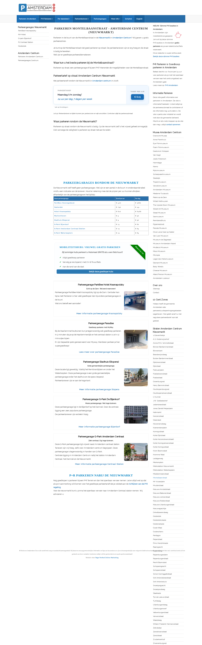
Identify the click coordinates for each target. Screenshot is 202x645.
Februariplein (158, 370)
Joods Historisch (159, 159)
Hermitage (157, 163)
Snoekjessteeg (159, 589)
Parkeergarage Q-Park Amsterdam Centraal (101, 436)
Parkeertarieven (81, 19)
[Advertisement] (101, 155)
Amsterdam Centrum (121, 38)
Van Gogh (157, 155)
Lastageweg (158, 459)
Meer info (115, 19)
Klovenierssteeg (159, 424)
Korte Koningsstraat (161, 447)
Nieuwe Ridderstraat (161, 501)
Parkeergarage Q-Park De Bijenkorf (101, 399)
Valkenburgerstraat (160, 612)
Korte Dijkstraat (159, 435)
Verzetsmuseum (160, 186)
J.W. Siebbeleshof (160, 401)
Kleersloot (157, 420)
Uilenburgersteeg (160, 605)
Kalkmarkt (157, 412)
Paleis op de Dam (160, 197)
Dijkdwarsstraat (159, 362)
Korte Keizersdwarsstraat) (163, 439)
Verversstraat (158, 616)
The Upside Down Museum (164, 205)
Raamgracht (158, 547)
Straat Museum (159, 213)
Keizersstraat (158, 416)
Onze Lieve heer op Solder (163, 232)
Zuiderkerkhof (159, 639)
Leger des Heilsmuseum (163, 259)
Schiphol (128, 19)
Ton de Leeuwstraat (161, 597)
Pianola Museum (160, 228)
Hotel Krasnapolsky (62, 211)
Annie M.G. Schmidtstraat (163, 343)
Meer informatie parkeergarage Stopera (99, 389)
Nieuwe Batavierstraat (162, 493)
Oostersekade (158, 524)
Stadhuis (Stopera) (62, 220)
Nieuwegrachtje (159, 509)
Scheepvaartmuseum (162, 174)
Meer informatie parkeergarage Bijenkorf (99, 427)
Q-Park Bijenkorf (61, 224)
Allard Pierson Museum (162, 274)
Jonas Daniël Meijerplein (163, 408)
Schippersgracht (159, 566)
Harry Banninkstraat (161, 385)
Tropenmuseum (159, 182)
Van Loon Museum (160, 236)
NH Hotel (22, 35)
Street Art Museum (161, 209)
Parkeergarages (100, 19)
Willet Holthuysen (160, 201)
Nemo (155, 167)
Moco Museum (159, 251)
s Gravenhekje (159, 335)
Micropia (156, 255)
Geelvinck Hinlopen (161, 151)
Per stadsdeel (63, 19)
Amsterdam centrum (101, 81)
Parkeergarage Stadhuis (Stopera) (101, 361)
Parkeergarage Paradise (101, 323)
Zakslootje (157, 628)
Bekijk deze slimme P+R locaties (166, 56)
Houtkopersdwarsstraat (162, 393)
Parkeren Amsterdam (27, 19)
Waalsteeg (157, 620)
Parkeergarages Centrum (28, 60)
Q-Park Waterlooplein (63, 233)
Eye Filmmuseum (160, 143)
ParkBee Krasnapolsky (27, 31)
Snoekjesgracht (159, 586)
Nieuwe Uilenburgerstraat (163, 505)
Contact (156, 293)
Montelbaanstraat (160, 478)
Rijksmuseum (159, 170)
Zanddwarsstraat (160, 632)
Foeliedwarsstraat (160, 374)
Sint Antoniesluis (160, 582)
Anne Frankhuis (159, 140)
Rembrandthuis (159, 220)
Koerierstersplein (160, 428)
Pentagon (157, 535)
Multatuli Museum (160, 247)
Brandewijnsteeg (160, 355)
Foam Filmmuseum (161, 147)
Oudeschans (158, 532)
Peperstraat (157, 539)
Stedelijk (156, 178)
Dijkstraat (157, 366)
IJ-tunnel (156, 397)
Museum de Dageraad (162, 240)
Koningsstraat (158, 432)
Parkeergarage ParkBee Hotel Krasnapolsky (101, 284)
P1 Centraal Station (25, 42)
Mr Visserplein (159, 482)
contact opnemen (173, 124)
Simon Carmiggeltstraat (162, 574)
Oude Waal (157, 528)
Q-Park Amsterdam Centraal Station (69, 228)
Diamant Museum (160, 263)
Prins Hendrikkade (160, 543)
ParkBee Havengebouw (64, 203)
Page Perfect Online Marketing (106, 557)
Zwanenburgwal (160, 643)
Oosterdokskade (159, 520)
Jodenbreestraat (159, 405)
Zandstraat (157, 636)
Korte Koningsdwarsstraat (163, 443)
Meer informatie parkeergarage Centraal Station (99, 464)
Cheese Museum (160, 271)
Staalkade (157, 593)
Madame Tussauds (160, 194)
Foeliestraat (157, 378)
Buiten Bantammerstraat (163, 358)
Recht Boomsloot (160, 562)
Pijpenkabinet (158, 224)
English (139, 19)
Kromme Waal (158, 455)
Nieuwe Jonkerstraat (161, 497)
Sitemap (156, 289)
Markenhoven (60, 216)
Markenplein (158, 462)
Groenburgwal (159, 382)
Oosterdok (58, 207)
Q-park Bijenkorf (24, 38)
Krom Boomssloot (160, 451)
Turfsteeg (157, 601)
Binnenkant (157, 351)
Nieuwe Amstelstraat (161, 489)
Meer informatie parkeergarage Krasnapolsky (99, 313)
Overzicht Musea (160, 136)
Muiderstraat (158, 485)
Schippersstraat (159, 570)
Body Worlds (158, 267)
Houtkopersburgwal (161, 389)
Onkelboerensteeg (160, 512)
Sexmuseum (158, 217)
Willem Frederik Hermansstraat (165, 624)
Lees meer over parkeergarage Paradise (99, 352)
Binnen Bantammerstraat (163, 347)
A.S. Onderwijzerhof (161, 339)
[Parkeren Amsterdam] (47, 7)
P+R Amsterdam (171, 85)
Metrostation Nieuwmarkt (163, 466)
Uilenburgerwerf (160, 609)
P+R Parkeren (46, 19)
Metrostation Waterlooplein (164, 470)
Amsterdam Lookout (161, 278)
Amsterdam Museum (162, 190)
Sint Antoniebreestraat (162, 578)
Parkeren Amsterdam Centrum (30, 57)
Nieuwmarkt (104, 38)
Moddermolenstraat (161, 474)
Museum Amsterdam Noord (164, 244)
